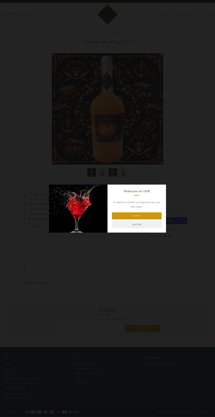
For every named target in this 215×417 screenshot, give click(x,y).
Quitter (136, 224)
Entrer (137, 216)
